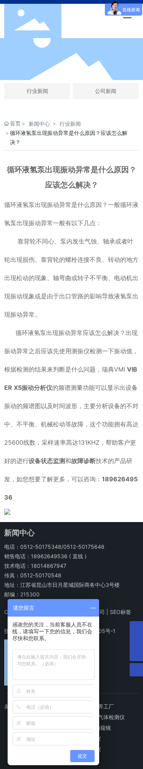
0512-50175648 (83, 546)
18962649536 (49, 556)
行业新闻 (37, 91)
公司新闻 (105, 91)
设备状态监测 (47, 461)
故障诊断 (83, 461)
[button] (50, 73)
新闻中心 (39, 123)
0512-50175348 (40, 546)
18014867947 (48, 565)
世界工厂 (103, 706)
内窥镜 (103, 727)
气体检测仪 (111, 717)
